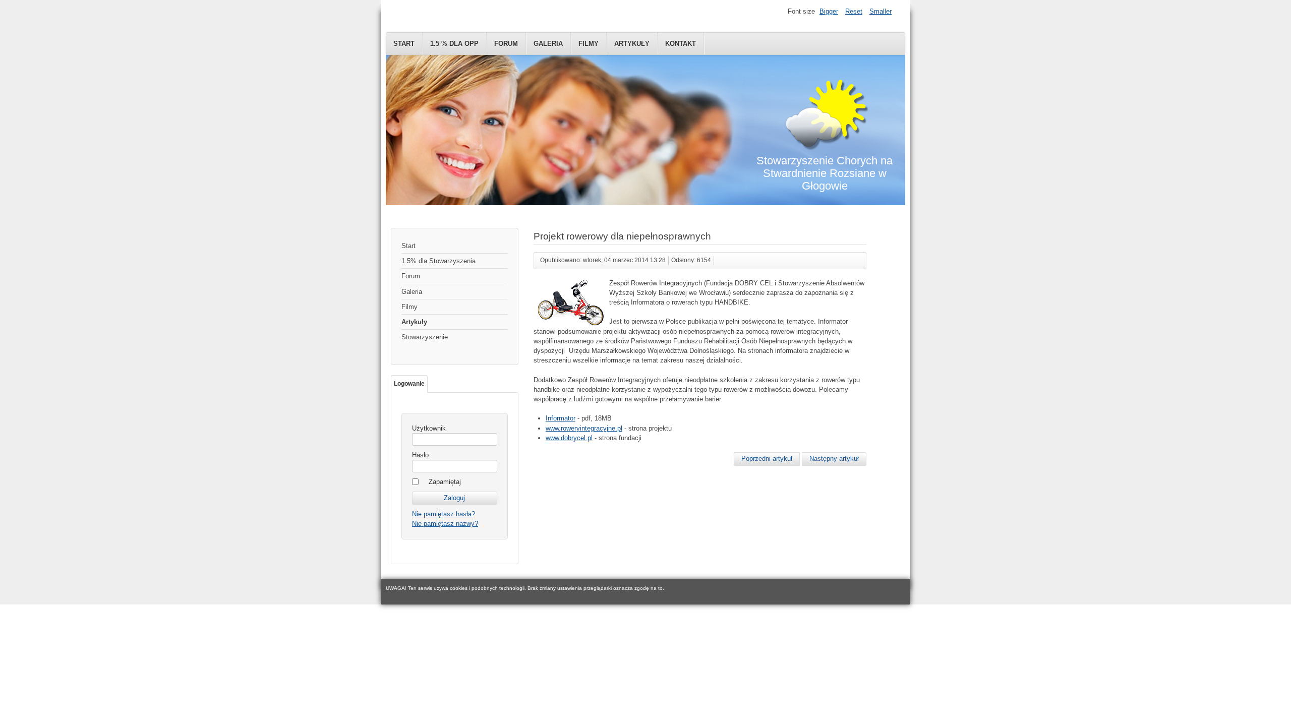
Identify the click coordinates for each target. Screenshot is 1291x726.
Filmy (588, 43)
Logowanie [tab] (409, 384)
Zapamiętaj (445, 482)
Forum (506, 43)
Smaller (880, 11)
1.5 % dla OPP (454, 43)
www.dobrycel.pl (569, 438)
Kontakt (680, 43)
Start (404, 43)
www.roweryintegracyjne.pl (584, 428)
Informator (560, 418)
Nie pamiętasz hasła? (443, 514)
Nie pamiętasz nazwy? (445, 523)
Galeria (548, 43)
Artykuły (632, 43)
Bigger (828, 11)
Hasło (420, 455)
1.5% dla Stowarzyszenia (438, 261)
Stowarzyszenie (424, 337)
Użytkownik (429, 428)
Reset (853, 11)
